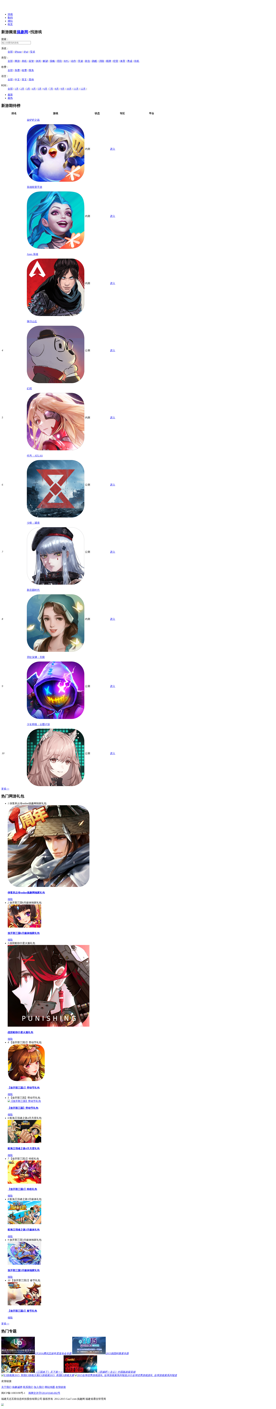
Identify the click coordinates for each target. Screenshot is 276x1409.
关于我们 (6, 1387)
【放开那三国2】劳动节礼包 (24, 1087)
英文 (24, 79)
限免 (31, 70)
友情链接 (61, 1387)
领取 (10, 899)
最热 (10, 98)
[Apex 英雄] (55, 315)
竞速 (80, 61)
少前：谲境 (33, 522)
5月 (40, 88)
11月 (76, 88)
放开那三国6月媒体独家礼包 (24, 933)
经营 (115, 61)
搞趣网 (22, 32)
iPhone (18, 51)
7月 (51, 88)
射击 (87, 61)
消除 (101, 61)
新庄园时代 (33, 590)
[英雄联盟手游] (55, 248)
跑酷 (94, 61)
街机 (136, 61)
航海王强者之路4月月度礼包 (24, 1148)
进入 (112, 149)
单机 (24, 61)
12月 (83, 88)
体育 (122, 61)
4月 (34, 88)
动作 (73, 61)
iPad (26, 51)
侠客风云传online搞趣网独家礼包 (26, 892)
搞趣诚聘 (17, 1387)
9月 (63, 88)
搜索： (5, 39)
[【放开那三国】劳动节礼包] (24, 1101)
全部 (10, 51)
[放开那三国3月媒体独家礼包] (24, 1264)
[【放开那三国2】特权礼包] (24, 1182)
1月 (17, 88)
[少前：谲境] (55, 583)
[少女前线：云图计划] (55, 785)
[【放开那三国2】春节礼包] (24, 1304)
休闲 (38, 61)
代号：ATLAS (35, 455)
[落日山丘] (55, 382)
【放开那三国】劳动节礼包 (23, 1108)
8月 (57, 88)
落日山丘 (32, 321)
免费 (17, 70)
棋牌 (108, 61)
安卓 (32, 51)
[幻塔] (55, 449)
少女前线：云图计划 (38, 724)
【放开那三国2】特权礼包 (22, 1189)
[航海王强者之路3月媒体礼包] (24, 1223)
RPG (66, 61)
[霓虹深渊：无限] (55, 718)
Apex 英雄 (32, 254)
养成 (129, 61)
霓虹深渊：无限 (36, 657)
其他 (31, 79)
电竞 (10, 24)
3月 (28, 88)
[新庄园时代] (55, 651)
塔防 (59, 61)
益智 (31, 61)
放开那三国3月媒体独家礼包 (24, 1270)
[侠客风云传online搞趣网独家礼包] (48, 886)
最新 (10, 94)
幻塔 (29, 388)
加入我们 (39, 1387)
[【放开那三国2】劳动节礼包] (26, 1081)
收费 (24, 70)
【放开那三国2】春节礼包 (22, 1310)
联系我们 (28, 1387)
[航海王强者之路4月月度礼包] (24, 1142)
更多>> (5, 788)
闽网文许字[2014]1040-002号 (44, 1393)
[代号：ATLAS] (55, 516)
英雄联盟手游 (34, 187)
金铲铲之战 (33, 120)
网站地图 (50, 1387)
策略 (52, 61)
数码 (10, 17)
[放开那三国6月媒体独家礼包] (24, 926)
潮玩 (10, 21)
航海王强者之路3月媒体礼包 (24, 1229)
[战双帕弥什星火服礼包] (48, 1025)
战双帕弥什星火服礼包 (20, 1032)
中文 (17, 79)
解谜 (45, 61)
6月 (45, 88)
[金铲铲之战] (55, 180)
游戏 (10, 14)
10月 (69, 88)
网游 (17, 61)
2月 (22, 88)
